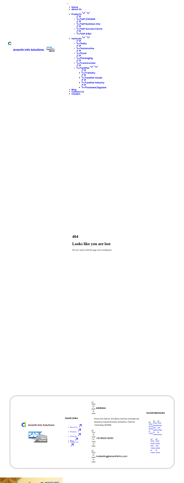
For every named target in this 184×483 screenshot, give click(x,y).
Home (74, 7)
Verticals (76, 38)
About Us (76, 9)
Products (76, 14)
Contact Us (77, 91)
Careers (75, 93)
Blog (73, 89)
